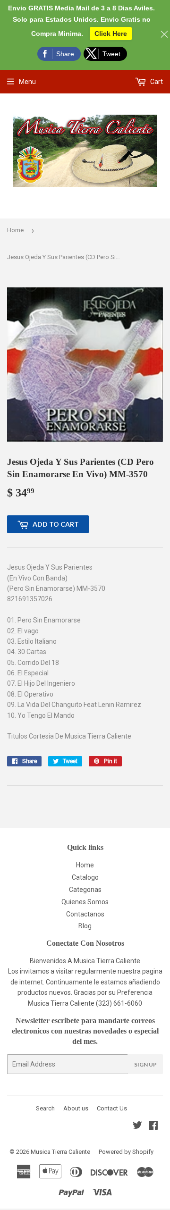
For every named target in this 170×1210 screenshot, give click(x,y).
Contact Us (112, 1108)
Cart (156, 81)
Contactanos (85, 914)
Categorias (85, 889)
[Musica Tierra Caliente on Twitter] (137, 1126)
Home (15, 230)
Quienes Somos (85, 902)
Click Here (110, 33)
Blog (85, 926)
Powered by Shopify (126, 1151)
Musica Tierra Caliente (60, 1151)
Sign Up (145, 1064)
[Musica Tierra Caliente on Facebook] (153, 1126)
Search (45, 1108)
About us (75, 1108)
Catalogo (85, 877)
